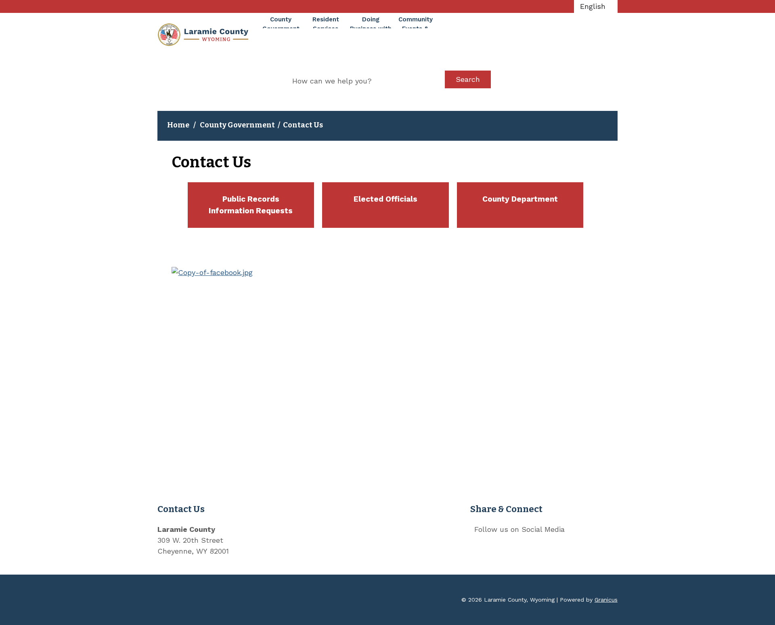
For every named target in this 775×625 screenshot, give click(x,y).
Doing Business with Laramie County (371, 22)
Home (178, 125)
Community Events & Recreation (415, 22)
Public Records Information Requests (251, 204)
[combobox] (596, 6)
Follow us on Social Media (519, 529)
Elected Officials (385, 199)
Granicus (606, 599)
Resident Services (325, 22)
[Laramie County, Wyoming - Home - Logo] (202, 34)
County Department (520, 199)
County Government (237, 125)
